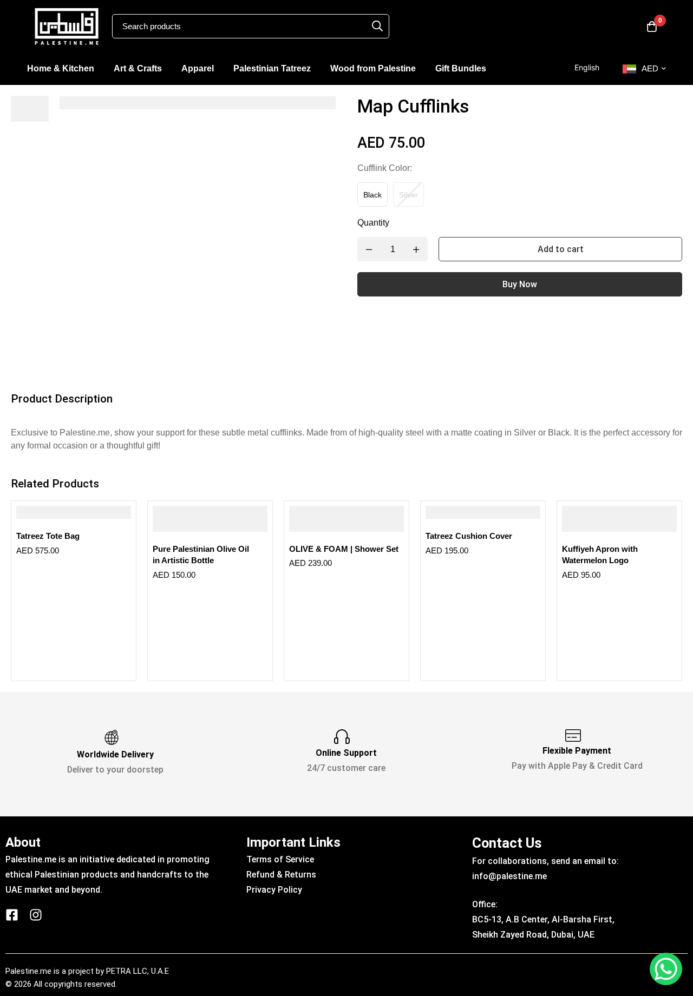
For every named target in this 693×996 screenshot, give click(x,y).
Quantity (373, 222)
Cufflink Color (384, 168)
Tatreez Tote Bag (48, 535)
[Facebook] (11, 914)
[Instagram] (35, 914)
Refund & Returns (281, 874)
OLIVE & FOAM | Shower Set (343, 548)
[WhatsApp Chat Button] (666, 969)
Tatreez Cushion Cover (469, 535)
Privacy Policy (274, 890)
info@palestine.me (509, 876)
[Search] (377, 26)
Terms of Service (280, 859)
